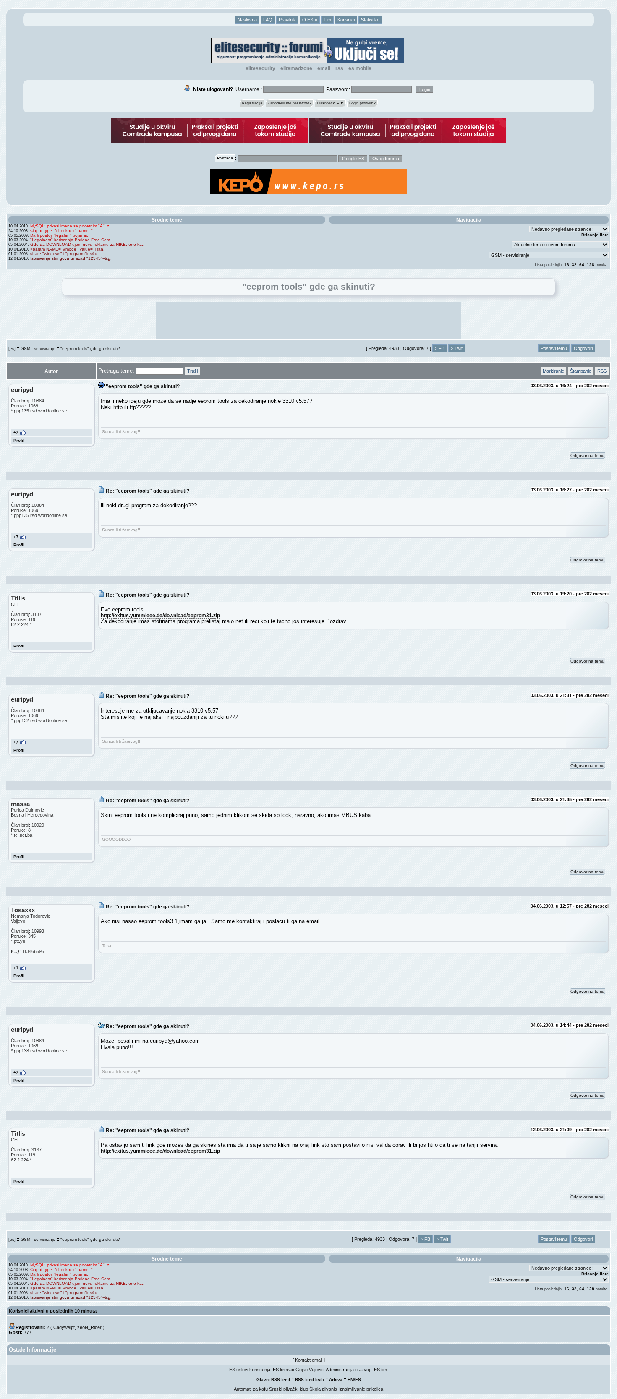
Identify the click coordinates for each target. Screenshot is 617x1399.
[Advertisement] (308, 320)
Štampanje (580, 370)
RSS (339, 68)
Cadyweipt (64, 1327)
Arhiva (335, 1379)
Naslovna (247, 19)
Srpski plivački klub (288, 1388)
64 (581, 264)
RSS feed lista (309, 1379)
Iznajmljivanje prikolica (360, 1388)
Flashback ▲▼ (330, 103)
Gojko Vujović (309, 1369)
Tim (327, 19)
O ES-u (309, 19)
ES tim (380, 1369)
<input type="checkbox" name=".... (64, 230)
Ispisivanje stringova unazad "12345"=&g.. (71, 258)
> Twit (457, 348)
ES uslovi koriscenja (249, 1369)
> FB (439, 348)
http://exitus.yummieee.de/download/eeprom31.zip (160, 615)
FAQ (267, 19)
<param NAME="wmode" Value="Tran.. (68, 249)
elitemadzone (296, 68)
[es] (12, 348)
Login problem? (362, 103)
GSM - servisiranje (38, 348)
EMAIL (323, 68)
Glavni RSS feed (273, 1379)
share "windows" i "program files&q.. (65, 253)
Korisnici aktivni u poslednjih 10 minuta (53, 1310)
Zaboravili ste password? (289, 103)
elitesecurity (260, 68)
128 (590, 264)
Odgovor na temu (587, 455)
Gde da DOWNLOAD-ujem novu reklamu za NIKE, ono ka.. (87, 244)
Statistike (370, 19)
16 (566, 264)
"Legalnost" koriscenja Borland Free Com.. (71, 240)
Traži (192, 370)
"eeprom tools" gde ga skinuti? (90, 348)
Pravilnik (287, 19)
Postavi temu (554, 348)
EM (351, 1379)
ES (358, 1379)
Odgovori (583, 348)
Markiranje (553, 370)
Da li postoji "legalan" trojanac (59, 235)
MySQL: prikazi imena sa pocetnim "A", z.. (71, 226)
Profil (18, 440)
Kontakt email (308, 1359)
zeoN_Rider (89, 1327)
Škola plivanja (323, 1388)
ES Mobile (359, 68)
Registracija (252, 103)
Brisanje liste (595, 234)
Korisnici (346, 19)
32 (574, 264)
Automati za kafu (251, 1388)
